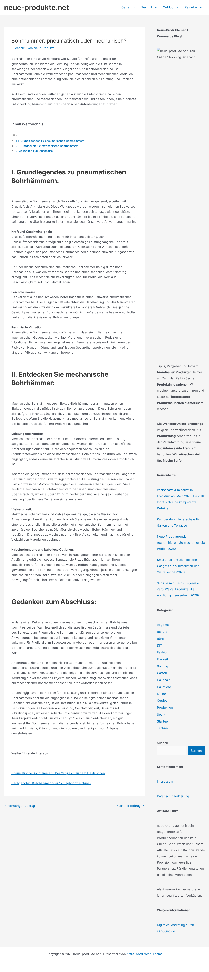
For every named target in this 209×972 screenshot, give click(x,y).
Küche (161, 694)
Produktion (165, 707)
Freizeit (162, 659)
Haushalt (163, 680)
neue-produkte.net (36, 7)
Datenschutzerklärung (173, 796)
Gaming (162, 666)
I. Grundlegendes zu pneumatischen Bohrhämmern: (51, 140)
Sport (161, 714)
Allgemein (164, 625)
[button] (133, 7)
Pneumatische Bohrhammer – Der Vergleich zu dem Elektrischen (58, 773)
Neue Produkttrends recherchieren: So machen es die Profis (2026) (181, 543)
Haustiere (164, 687)
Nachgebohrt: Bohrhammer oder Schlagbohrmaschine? (51, 783)
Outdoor (163, 700)
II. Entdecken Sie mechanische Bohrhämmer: (48, 146)
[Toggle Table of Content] (14, 136)
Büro (160, 639)
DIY (159, 645)
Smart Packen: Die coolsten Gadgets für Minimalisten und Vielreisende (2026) (178, 566)
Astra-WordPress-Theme (145, 954)
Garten (162, 673)
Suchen (162, 743)
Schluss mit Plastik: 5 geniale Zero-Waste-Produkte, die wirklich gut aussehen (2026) (178, 589)
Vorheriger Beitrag (19, 806)
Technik (19, 48)
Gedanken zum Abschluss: (36, 150)
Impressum (165, 781)
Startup (162, 721)
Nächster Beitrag (130, 806)
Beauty (162, 632)
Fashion (162, 652)
